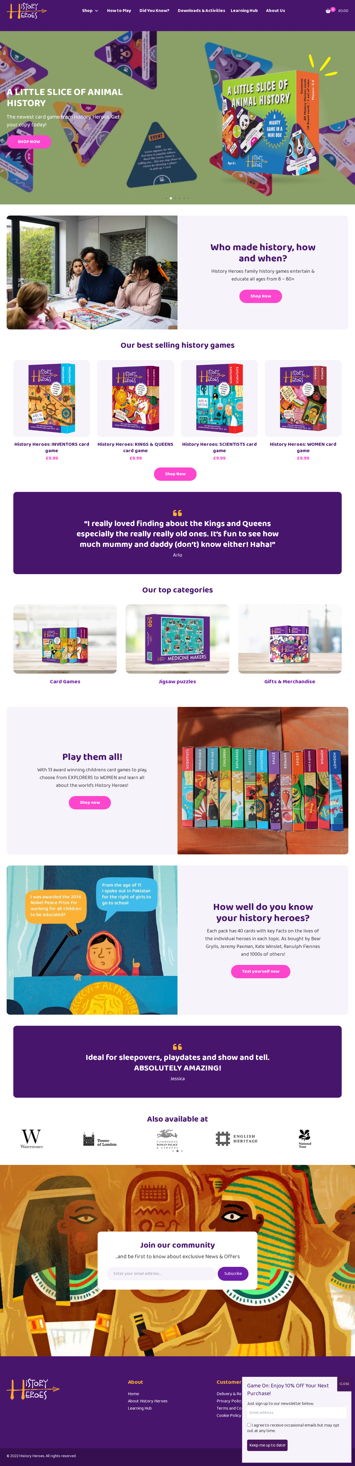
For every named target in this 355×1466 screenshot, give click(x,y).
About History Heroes (148, 1401)
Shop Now (260, 296)
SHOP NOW (29, 141)
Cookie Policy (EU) (233, 1415)
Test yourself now (260, 971)
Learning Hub (244, 10)
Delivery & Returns (234, 1393)
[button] (166, 198)
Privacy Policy (230, 1401)
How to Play (119, 10)
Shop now (90, 802)
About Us (275, 10)
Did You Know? (154, 10)
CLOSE (344, 1384)
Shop (87, 10)
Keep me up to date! (267, 1445)
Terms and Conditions (236, 1408)
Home (133, 1393)
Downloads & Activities (201, 10)
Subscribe (233, 1273)
